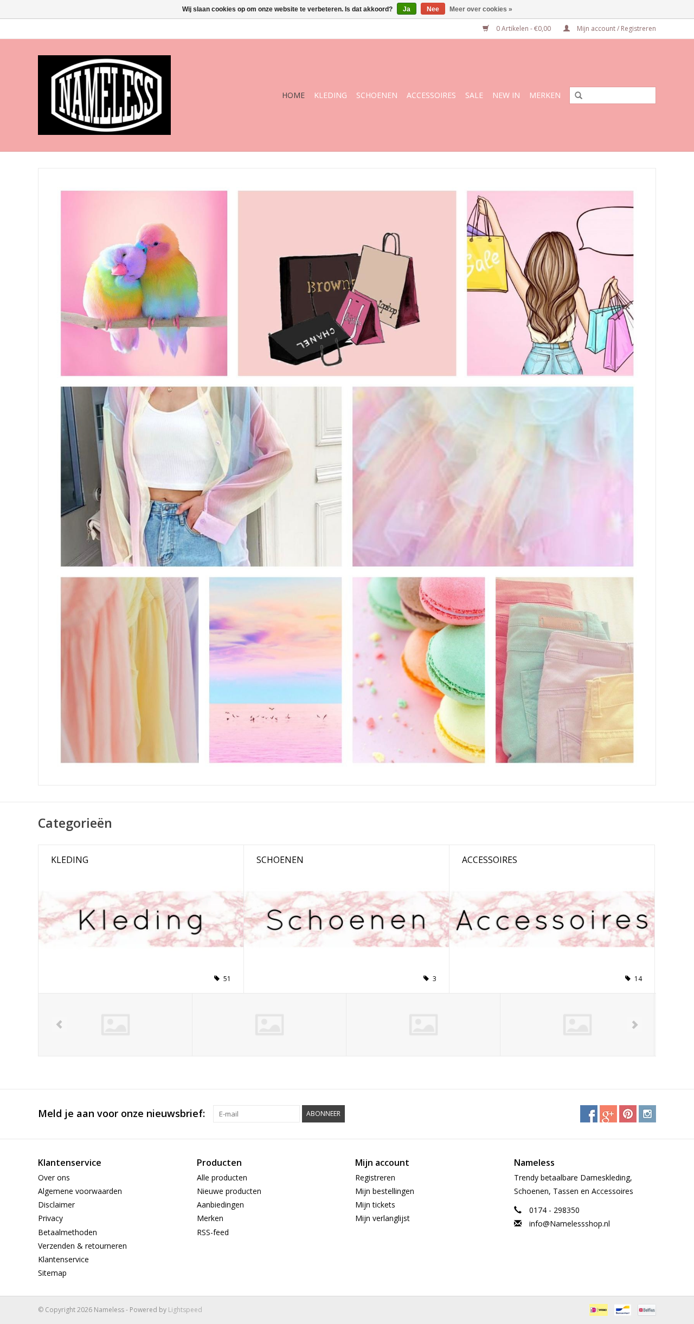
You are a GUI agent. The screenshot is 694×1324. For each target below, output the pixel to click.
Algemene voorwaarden (80, 1191)
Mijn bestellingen (384, 1191)
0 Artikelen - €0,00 (523, 28)
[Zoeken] (574, 96)
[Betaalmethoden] (597, 1309)
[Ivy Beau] (577, 1025)
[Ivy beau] (423, 1025)
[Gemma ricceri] (269, 1025)
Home (293, 95)
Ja (406, 9)
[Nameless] (118, 95)
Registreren (375, 1177)
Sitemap (52, 1273)
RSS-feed (213, 1232)
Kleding (330, 95)
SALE (474, 95)
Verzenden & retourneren (82, 1246)
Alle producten (222, 1177)
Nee (433, 9)
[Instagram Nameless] (647, 1113)
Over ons (54, 1177)
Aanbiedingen (220, 1204)
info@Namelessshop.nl (569, 1223)
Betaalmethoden (67, 1232)
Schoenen (376, 95)
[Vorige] (59, 1024)
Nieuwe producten (229, 1191)
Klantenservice (63, 1259)
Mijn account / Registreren (615, 28)
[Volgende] (634, 1024)
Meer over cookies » (480, 9)
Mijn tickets (375, 1204)
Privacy (50, 1218)
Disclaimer (56, 1204)
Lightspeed (185, 1309)
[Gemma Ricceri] (115, 1025)
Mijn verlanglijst (382, 1218)
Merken (545, 95)
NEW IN (506, 95)
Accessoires (431, 95)
